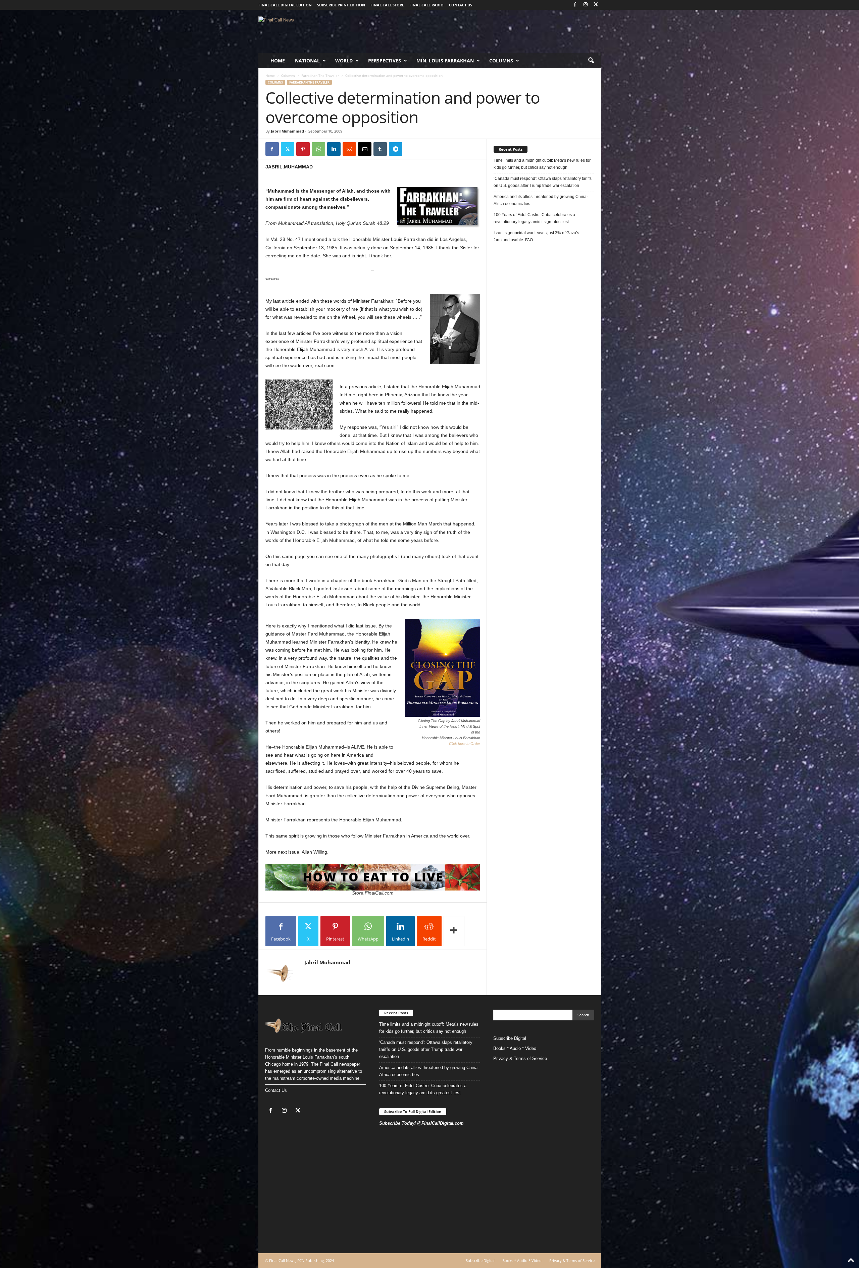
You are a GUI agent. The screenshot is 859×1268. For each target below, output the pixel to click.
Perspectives (384, 60)
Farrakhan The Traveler (320, 75)
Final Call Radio (426, 4)
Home (277, 60)
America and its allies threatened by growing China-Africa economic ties (541, 200)
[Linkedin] (334, 149)
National (307, 60)
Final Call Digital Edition (285, 4)
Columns (501, 60)
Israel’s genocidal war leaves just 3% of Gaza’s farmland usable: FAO (536, 236)
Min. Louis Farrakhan (445, 60)
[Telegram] (395, 149)
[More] (454, 931)
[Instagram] (586, 5)
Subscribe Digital (509, 1038)
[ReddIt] (349, 149)
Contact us (460, 4)
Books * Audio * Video (514, 1048)
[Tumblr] (380, 149)
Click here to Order (464, 744)
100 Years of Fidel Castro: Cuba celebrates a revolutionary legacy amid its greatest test (534, 218)
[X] (596, 5)
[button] (591, 60)
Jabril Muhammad (287, 131)
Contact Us (276, 1090)
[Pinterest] (303, 149)
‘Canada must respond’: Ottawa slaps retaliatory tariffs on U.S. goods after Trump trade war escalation (543, 182)
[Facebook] (575, 5)
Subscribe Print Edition (341, 4)
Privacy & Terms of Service (520, 1058)
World (344, 60)
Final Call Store (387, 4)
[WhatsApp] (318, 149)
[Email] (364, 149)
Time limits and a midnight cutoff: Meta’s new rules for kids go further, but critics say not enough (542, 164)
